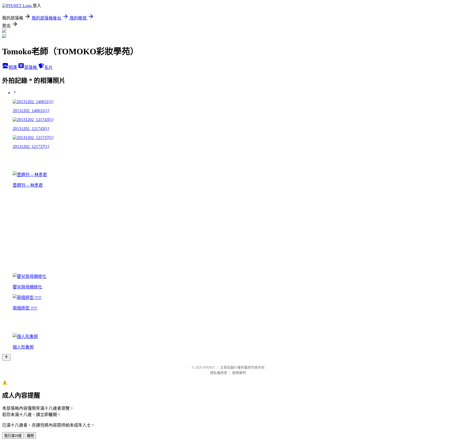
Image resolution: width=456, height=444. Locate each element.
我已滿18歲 (13, 436)
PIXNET (209, 367)
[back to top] (6, 357)
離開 (30, 436)
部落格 (31, 67)
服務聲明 (239, 373)
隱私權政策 (218, 373)
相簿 (13, 67)
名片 (48, 67)
